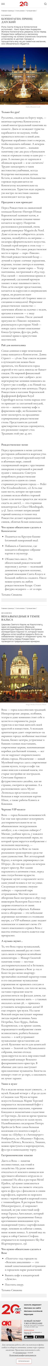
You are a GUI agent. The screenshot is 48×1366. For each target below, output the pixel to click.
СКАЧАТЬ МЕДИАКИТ (32, 1305)
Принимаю (24, 1361)
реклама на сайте (32, 1308)
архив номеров (29, 1330)
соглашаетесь (20, 1352)
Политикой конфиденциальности (22, 1355)
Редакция (28, 1314)
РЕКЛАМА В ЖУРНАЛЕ (33, 1311)
